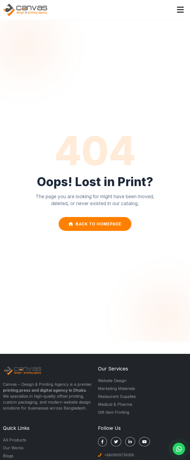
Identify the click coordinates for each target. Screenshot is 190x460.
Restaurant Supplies (117, 396)
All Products (14, 439)
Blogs (8, 455)
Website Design (112, 380)
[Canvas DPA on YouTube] (144, 441)
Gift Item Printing (113, 412)
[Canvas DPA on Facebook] (102, 441)
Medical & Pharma (115, 404)
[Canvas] (25, 9)
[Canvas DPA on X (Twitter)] (116, 441)
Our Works (13, 447)
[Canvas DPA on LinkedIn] (130, 441)
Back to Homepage (98, 223)
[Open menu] (180, 10)
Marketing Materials (116, 388)
